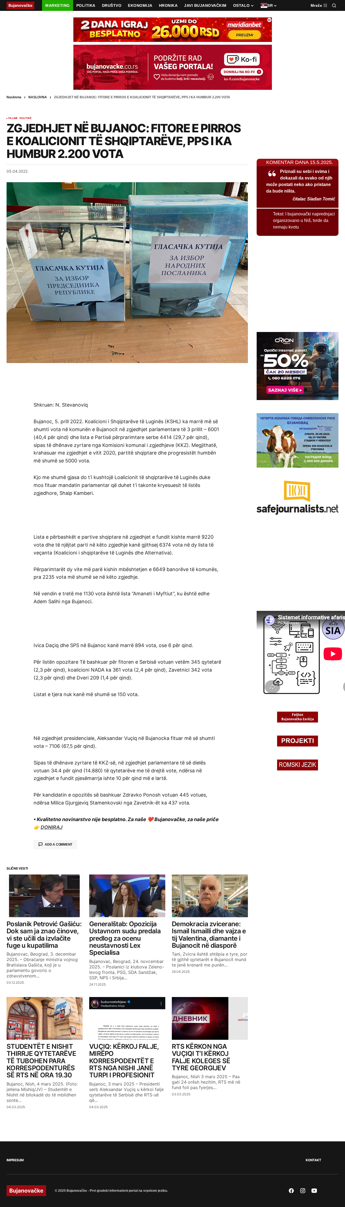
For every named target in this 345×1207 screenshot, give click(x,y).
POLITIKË (25, 118)
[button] (334, 5)
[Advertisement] (127, 382)
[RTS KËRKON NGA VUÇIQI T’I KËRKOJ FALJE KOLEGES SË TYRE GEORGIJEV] (210, 1018)
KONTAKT (313, 1160)
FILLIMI (12, 118)
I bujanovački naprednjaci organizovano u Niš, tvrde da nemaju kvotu (304, 220)
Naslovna (14, 97)
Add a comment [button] (58, 844)
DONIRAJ (51, 827)
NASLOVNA (37, 97)
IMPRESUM (15, 1160)
